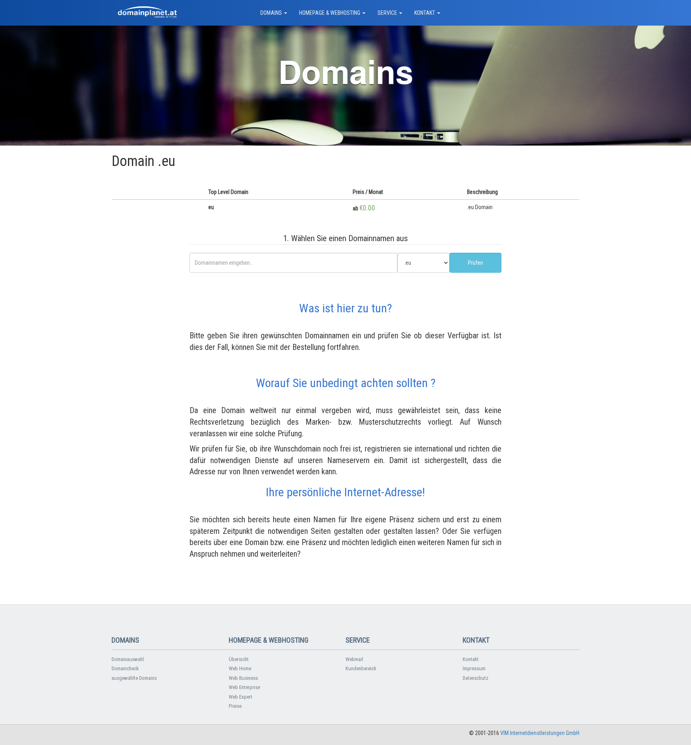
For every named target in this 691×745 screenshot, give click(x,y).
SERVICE (387, 13)
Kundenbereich (361, 668)
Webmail (354, 659)
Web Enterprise (244, 687)
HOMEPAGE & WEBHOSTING (330, 13)
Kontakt (471, 659)
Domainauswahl (128, 659)
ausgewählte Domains (134, 678)
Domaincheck (125, 668)
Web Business (243, 678)
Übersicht (239, 659)
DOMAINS (271, 13)
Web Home (240, 668)
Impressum (474, 668)
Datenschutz (475, 678)
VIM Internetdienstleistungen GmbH (539, 733)
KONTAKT (425, 13)
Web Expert (240, 697)
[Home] (148, 13)
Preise (235, 706)
